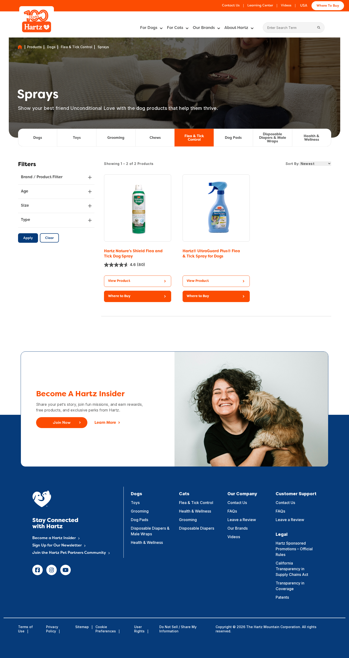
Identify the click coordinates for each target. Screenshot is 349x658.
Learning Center (260, 5)
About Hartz (236, 28)
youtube (65, 570)
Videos (286, 5)
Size (25, 206)
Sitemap (82, 627)
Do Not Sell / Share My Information (178, 629)
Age (24, 191)
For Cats (175, 28)
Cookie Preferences (105, 629)
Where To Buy (327, 5)
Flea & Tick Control (76, 47)
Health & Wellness (311, 137)
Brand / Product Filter (41, 177)
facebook (37, 570)
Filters (27, 164)
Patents (282, 597)
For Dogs (148, 28)
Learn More (105, 423)
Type (25, 220)
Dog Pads (233, 138)
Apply (28, 238)
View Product (119, 281)
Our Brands (204, 28)
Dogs (51, 47)
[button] (137, 296)
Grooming (115, 138)
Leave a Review (241, 519)
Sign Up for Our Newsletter (57, 545)
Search (318, 27)
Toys (77, 138)
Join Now (62, 423)
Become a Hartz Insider (54, 538)
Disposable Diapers (196, 528)
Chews (155, 138)
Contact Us (231, 5)
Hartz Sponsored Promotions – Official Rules (294, 549)
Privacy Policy (52, 629)
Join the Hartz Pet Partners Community (69, 553)
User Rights (139, 629)
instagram (51, 570)
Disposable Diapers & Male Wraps (272, 138)
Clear (49, 238)
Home (20, 47)
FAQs (232, 511)
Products (34, 47)
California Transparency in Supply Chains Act (292, 569)
